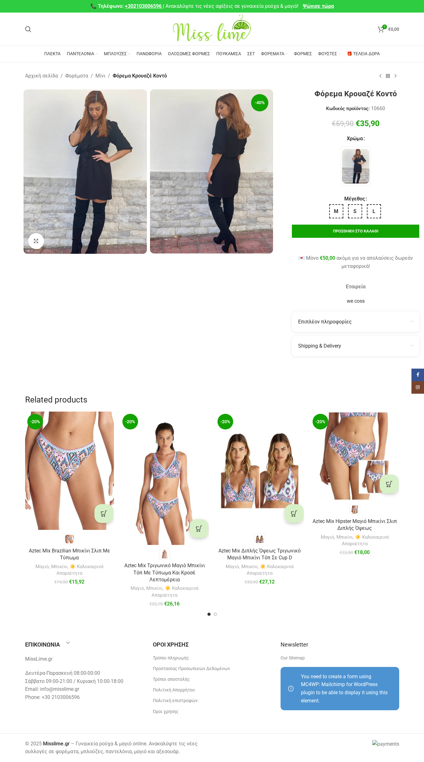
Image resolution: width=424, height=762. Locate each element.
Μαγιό (42, 566)
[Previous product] (380, 76)
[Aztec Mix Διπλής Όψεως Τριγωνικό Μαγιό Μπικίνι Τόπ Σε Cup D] (259, 471)
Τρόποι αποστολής (171, 679)
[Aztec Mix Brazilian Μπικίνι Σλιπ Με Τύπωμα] (69, 471)
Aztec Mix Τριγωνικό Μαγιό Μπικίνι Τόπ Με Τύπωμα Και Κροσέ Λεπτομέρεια (164, 572)
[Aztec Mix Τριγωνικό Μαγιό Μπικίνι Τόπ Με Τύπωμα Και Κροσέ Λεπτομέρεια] (164, 478)
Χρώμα (355, 138)
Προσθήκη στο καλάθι (355, 231)
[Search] (28, 29)
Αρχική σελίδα (41, 76)
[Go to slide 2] (215, 614)
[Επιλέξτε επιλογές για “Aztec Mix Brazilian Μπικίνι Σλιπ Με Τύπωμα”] (103, 513)
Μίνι (100, 76)
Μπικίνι (59, 566)
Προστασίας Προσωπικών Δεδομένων (191, 668)
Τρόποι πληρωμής (171, 657)
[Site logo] (212, 29)
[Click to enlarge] (36, 241)
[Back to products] (388, 76)
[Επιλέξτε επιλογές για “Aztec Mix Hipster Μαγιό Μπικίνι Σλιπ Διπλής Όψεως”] (389, 484)
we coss (356, 301)
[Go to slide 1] (209, 614)
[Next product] (395, 76)
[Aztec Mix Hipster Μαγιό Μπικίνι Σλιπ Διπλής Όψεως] (354, 456)
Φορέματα (76, 76)
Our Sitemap (293, 657)
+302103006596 (144, 6)
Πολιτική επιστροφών (175, 700)
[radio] (356, 166)
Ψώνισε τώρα (318, 6)
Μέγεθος (354, 199)
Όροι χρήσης (166, 711)
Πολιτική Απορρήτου (174, 689)
